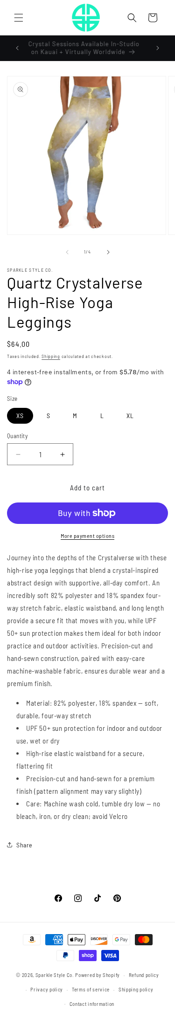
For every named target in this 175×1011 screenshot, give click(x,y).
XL (130, 416)
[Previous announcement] (17, 48)
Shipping (51, 356)
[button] (18, 17)
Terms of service (91, 989)
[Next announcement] (157, 48)
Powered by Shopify (97, 975)
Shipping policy (136, 989)
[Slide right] (108, 252)
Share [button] (24, 845)
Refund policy (144, 975)
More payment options (87, 535)
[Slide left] (67, 252)
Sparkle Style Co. (54, 975)
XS (20, 416)
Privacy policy (46, 989)
